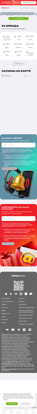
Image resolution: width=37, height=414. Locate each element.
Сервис (4, 304)
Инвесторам (6, 313)
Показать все (18, 63)
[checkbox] (18, 156)
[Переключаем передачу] (17, 13)
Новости (21, 298)
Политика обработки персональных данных (26, 311)
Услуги (4, 316)
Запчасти (5, 307)
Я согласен (12, 403)
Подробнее (25, 403)
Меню (33, 412)
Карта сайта (23, 321)
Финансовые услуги (25, 318)
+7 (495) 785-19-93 (29, 7)
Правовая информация (26, 307)
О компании (22, 304)
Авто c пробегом (7, 301)
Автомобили (6, 298)
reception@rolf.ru (7, 363)
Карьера (21, 301)
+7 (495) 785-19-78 (11, 361)
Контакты (5, 319)
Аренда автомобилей (26, 315)
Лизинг (4, 322)
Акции (4, 310)
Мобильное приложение (10, 369)
